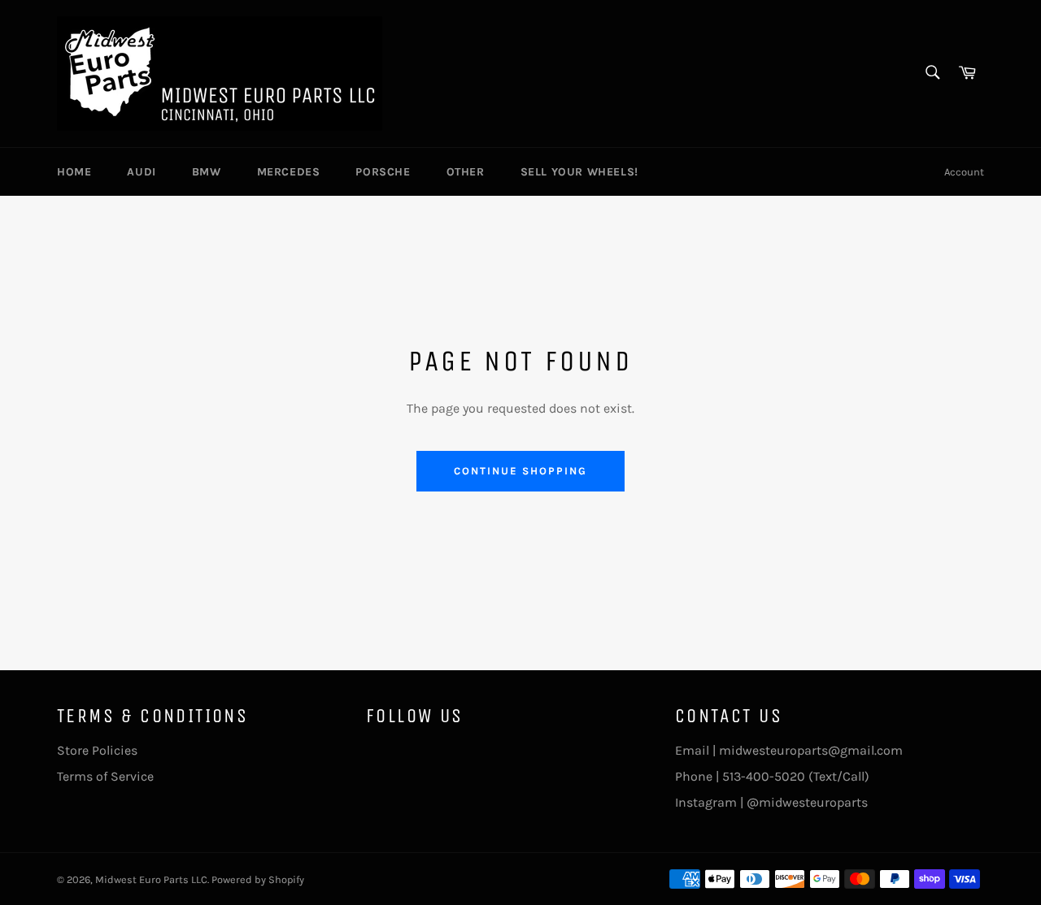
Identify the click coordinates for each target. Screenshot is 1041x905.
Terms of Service (105, 776)
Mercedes (288, 172)
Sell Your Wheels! (579, 172)
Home (74, 172)
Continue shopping (520, 471)
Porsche (382, 172)
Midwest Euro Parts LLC (151, 879)
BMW (206, 172)
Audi (141, 172)
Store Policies (97, 750)
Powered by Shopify (257, 879)
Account (964, 172)
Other (465, 172)
